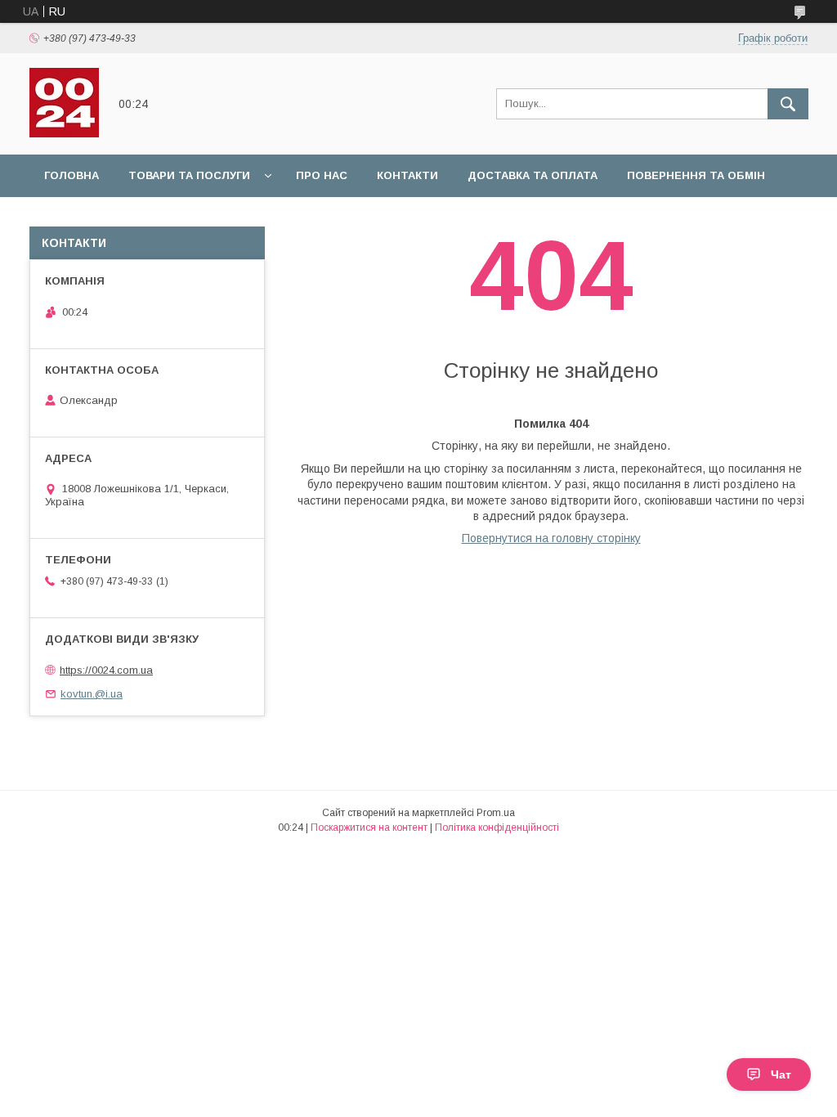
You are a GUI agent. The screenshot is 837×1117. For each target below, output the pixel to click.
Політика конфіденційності (497, 827)
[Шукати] (788, 103)
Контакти (407, 175)
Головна (71, 175)
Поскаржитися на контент (369, 827)
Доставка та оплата (533, 175)
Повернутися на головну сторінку (551, 538)
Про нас (321, 175)
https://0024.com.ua (106, 670)
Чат (781, 1074)
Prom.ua (496, 813)
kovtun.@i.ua (91, 694)
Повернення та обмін (696, 175)
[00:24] (64, 133)
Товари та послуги (189, 175)
